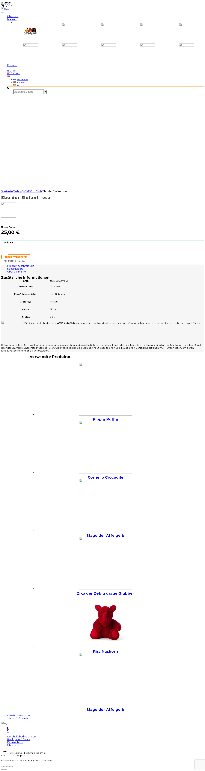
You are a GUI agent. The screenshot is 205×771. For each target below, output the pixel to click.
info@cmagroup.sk (18, 715)
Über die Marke (16, 271)
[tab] (105, 266)
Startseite (7, 191)
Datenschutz (15, 742)
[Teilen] (5, 766)
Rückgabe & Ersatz (18, 739)
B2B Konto (13, 73)
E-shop (11, 70)
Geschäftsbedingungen (21, 736)
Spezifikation (15, 268)
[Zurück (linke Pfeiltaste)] (2, 769)
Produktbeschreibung (21, 266)
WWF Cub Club (32, 191)
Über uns (12, 16)
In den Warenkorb (16, 257)
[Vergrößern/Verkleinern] (11, 766)
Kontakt (12, 65)
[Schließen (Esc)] (2, 766)
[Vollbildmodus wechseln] (8, 766)
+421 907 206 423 (17, 718)
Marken (12, 19)
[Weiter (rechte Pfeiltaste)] (5, 769)
